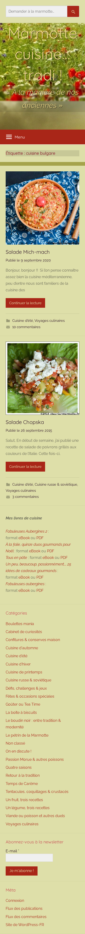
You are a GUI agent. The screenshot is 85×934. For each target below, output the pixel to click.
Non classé (15, 743)
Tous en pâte (16, 557)
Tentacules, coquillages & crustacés (37, 791)
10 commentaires (26, 327)
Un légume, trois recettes (28, 808)
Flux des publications (24, 908)
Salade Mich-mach (28, 252)
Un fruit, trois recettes (24, 800)
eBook (24, 538)
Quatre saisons (19, 767)
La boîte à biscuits (21, 712)
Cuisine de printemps (24, 672)
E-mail (12, 851)
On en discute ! (18, 751)
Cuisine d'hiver (18, 664)
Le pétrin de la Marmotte (27, 735)
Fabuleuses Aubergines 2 (26, 531)
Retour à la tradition (23, 775)
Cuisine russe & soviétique (56, 484)
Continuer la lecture (25, 303)
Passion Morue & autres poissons (35, 759)
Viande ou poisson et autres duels (35, 816)
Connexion (15, 900)
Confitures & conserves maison (33, 640)
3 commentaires (25, 497)
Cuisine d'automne (22, 648)
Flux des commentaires (26, 917)
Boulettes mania (20, 624)
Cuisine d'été (22, 321)
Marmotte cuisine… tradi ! (42, 53)
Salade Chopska (25, 422)
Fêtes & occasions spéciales (30, 696)
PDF (39, 538)
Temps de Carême (22, 783)
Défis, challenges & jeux (26, 688)
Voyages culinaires (49, 321)
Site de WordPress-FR (25, 924)
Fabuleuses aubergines (25, 584)
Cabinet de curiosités (24, 632)
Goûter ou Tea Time (23, 704)
